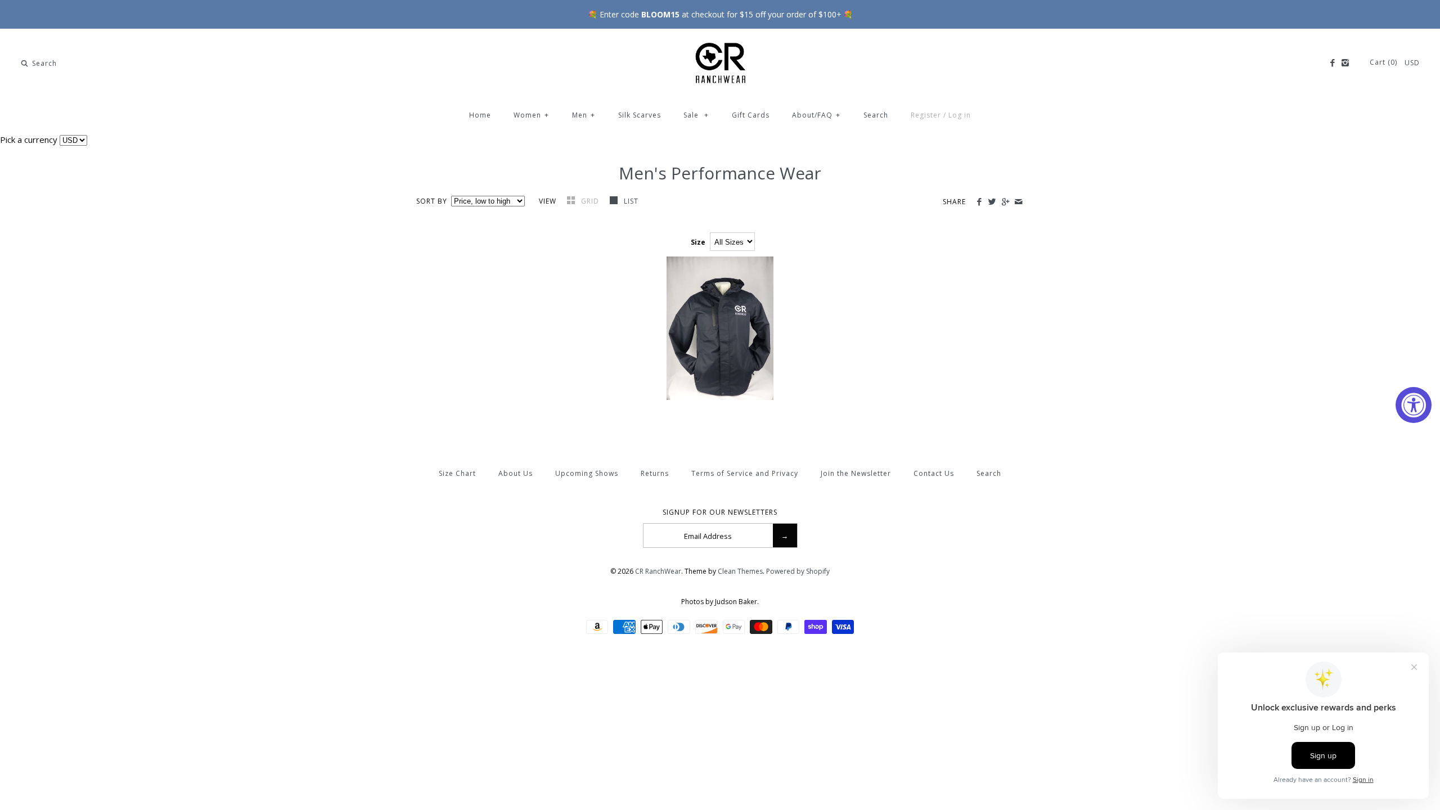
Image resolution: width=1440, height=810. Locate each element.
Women (531, 115)
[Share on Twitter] (992, 202)
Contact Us (934, 473)
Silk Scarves (639, 115)
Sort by (431, 201)
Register (926, 115)
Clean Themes (740, 571)
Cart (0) (1385, 62)
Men (583, 115)
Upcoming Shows (586, 473)
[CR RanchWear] (720, 46)
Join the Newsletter (856, 473)
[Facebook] (1331, 63)
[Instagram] (1345, 63)
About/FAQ (816, 115)
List (631, 201)
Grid (591, 201)
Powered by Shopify (798, 571)
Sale (696, 115)
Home (480, 115)
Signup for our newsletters (720, 512)
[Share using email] (1018, 202)
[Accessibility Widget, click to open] (1414, 405)
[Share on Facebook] (979, 202)
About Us (515, 473)
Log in (959, 115)
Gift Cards (751, 115)
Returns (655, 473)
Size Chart (457, 473)
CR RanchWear (658, 571)
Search (875, 115)
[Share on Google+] (1005, 202)
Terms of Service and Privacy (744, 473)
